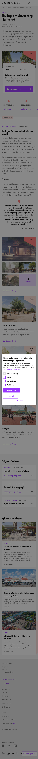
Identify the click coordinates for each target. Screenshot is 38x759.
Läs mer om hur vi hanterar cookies (12, 369)
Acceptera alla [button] (12, 390)
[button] (19, 400)
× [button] (34, 356)
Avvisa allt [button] (10, 396)
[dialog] (19, 379)
